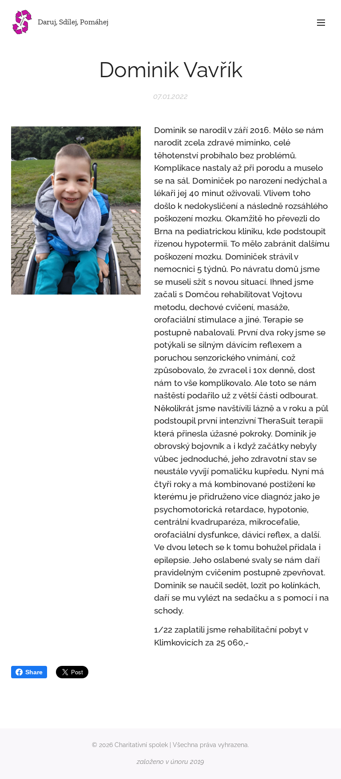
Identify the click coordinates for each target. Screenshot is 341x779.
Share (34, 672)
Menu (321, 22)
